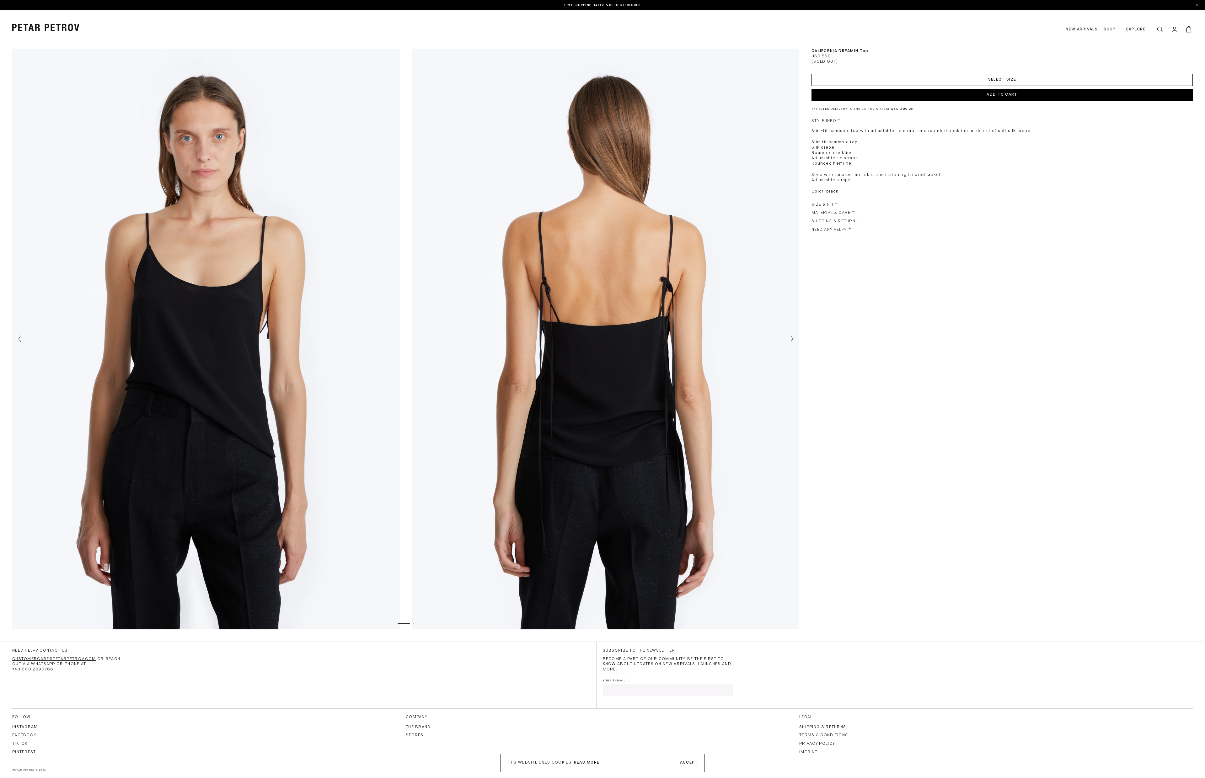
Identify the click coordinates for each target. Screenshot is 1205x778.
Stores (415, 735)
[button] (21, 339)
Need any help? (829, 230)
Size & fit (822, 205)
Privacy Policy (817, 744)
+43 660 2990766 (33, 669)
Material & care (831, 213)
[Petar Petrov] (46, 28)
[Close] (1197, 5)
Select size (1002, 79)
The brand (418, 727)
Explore (1136, 29)
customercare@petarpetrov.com (54, 659)
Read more (587, 762)
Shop (1110, 29)
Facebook (24, 735)
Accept (689, 762)
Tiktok (20, 744)
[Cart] (1188, 30)
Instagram (25, 727)
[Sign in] (1174, 30)
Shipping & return (833, 221)
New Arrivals (1082, 29)
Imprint (808, 752)
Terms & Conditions (823, 735)
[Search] (1160, 30)
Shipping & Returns (822, 727)
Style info (823, 121)
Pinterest (24, 752)
